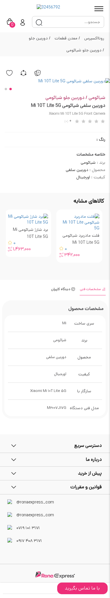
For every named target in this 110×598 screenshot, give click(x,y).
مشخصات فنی (91, 289)
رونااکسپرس (94, 38)
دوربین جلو (39, 38)
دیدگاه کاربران (61, 289)
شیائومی (97, 97)
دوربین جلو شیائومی (85, 50)
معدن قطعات (67, 38)
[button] (10, 89)
